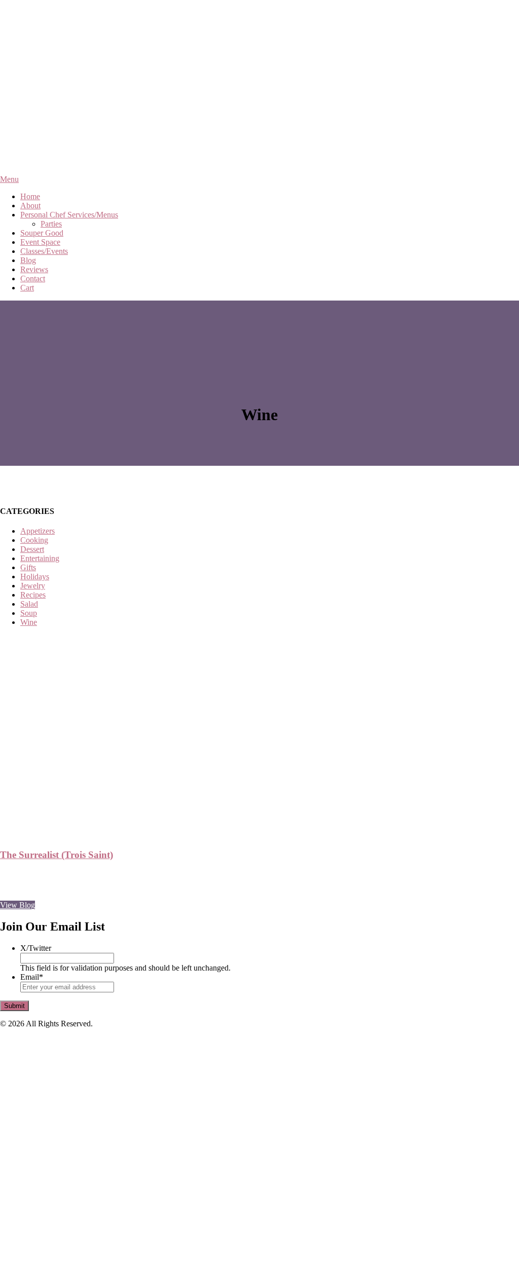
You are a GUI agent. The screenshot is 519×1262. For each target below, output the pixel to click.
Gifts (28, 567)
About (30, 205)
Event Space (40, 242)
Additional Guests (45, 1220)
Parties (51, 223)
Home (30, 196)
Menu (9, 179)
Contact (32, 278)
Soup (28, 613)
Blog (28, 260)
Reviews (34, 269)
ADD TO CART (41, 1231)
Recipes (33, 594)
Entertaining (39, 558)
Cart (27, 287)
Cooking (34, 540)
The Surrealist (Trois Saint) (56, 854)
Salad (29, 604)
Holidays (34, 576)
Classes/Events (44, 251)
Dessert (32, 549)
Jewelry (32, 585)
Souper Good (41, 233)
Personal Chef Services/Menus (69, 214)
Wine (28, 622)
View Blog (17, 905)
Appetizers (37, 531)
